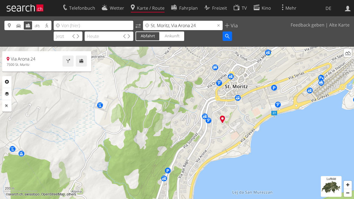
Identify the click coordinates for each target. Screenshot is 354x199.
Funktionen (7, 106)
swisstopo (32, 194)
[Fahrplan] (81, 61)
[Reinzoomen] (348, 185)
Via (233, 25)
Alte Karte (339, 25)
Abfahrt (148, 35)
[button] (222, 119)
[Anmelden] (348, 8)
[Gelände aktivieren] (348, 53)
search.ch (15, 194)
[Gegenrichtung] (138, 25)
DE (328, 8)
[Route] (68, 61)
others (71, 194)
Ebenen (7, 94)
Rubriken (7, 82)
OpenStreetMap (53, 194)
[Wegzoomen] (348, 193)
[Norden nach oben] (348, 63)
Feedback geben (307, 25)
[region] (177, 123)
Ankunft (172, 35)
